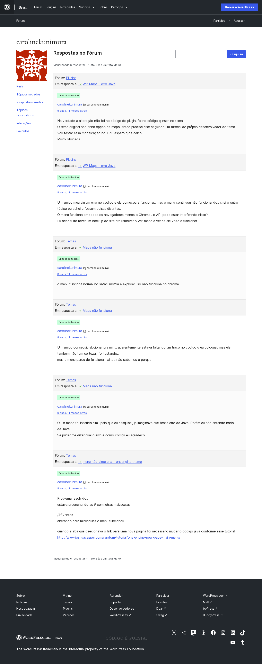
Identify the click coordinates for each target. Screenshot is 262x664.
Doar (161, 608)
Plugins (71, 78)
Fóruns (20, 20)
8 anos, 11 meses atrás (72, 110)
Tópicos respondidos (25, 112)
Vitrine (67, 595)
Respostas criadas (30, 102)
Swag (161, 615)
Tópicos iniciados (28, 94)
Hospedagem (25, 608)
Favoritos (23, 131)
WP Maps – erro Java (99, 84)
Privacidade (24, 615)
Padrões (69, 615)
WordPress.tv (120, 615)
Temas (71, 241)
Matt (208, 602)
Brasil (58, 638)
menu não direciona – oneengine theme (112, 462)
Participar (162, 595)
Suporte (115, 602)
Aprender (116, 595)
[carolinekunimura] (31, 66)
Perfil (20, 86)
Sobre (20, 595)
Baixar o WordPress (239, 7)
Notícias (21, 602)
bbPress (210, 608)
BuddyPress (213, 615)
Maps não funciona (97, 247)
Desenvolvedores (122, 608)
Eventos (161, 602)
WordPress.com (215, 595)
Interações (24, 123)
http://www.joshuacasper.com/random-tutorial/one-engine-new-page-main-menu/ (118, 537)
